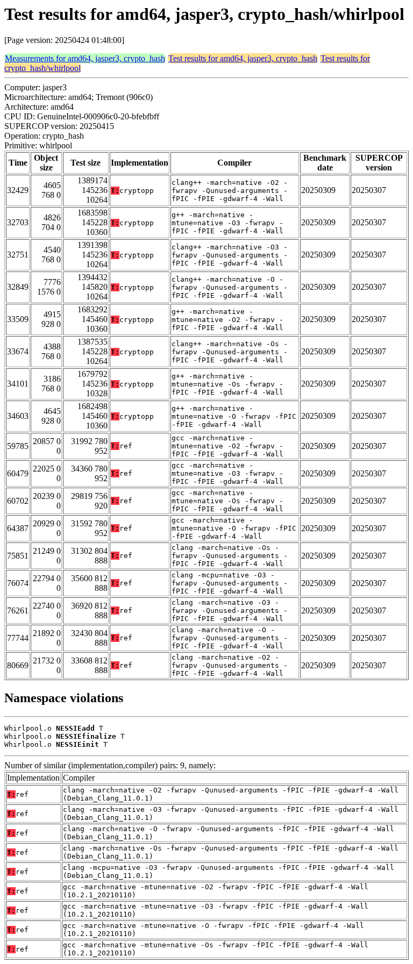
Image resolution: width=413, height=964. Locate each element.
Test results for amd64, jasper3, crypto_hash (242, 58)
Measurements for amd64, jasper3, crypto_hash (85, 58)
